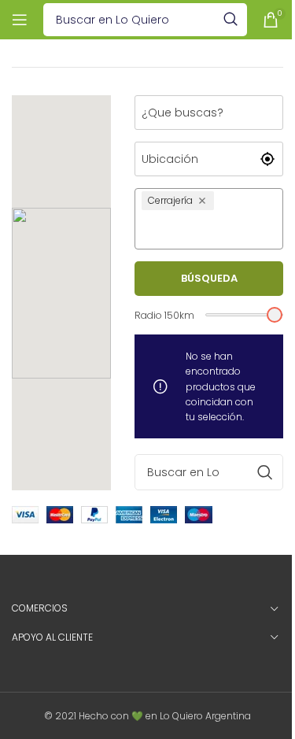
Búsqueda (209, 278)
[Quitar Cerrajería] (204, 200)
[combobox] (209, 229)
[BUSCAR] (230, 19)
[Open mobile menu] (19, 19)
